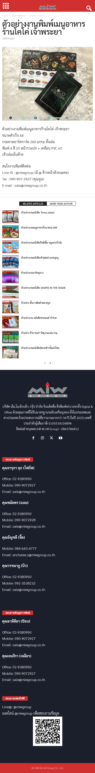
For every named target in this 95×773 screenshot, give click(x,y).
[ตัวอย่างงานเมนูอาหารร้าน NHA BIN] (10, 231)
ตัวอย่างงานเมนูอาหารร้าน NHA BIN (39, 227)
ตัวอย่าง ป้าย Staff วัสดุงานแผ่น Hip (39, 333)
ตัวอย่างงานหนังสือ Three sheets (38, 212)
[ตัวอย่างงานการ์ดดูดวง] (10, 277)
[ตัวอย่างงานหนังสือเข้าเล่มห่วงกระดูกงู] (10, 262)
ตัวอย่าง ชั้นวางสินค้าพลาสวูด (35, 302)
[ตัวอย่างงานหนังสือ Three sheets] (10, 216)
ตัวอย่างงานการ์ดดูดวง (32, 272)
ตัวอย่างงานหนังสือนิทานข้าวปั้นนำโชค (40, 348)
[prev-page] (45, 363)
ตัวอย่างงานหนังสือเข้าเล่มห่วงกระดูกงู (40, 257)
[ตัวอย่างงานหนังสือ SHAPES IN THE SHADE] (10, 292)
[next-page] (50, 363)
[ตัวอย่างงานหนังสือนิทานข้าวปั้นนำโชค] (10, 352)
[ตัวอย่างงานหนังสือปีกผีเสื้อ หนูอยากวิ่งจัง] (10, 246)
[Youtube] (61, 438)
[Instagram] (43, 438)
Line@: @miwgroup (16, 706)
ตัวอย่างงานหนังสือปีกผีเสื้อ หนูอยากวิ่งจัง (41, 242)
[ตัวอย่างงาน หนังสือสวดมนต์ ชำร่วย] (10, 322)
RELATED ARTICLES (33, 203)
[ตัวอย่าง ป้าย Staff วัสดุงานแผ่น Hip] (10, 337)
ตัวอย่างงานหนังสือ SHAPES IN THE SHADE (43, 287)
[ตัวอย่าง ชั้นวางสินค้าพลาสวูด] (10, 307)
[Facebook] (34, 438)
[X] (52, 438)
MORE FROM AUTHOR (61, 203)
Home (5, 15)
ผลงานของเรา (19, 15)
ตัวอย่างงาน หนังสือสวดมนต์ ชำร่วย (39, 317)
